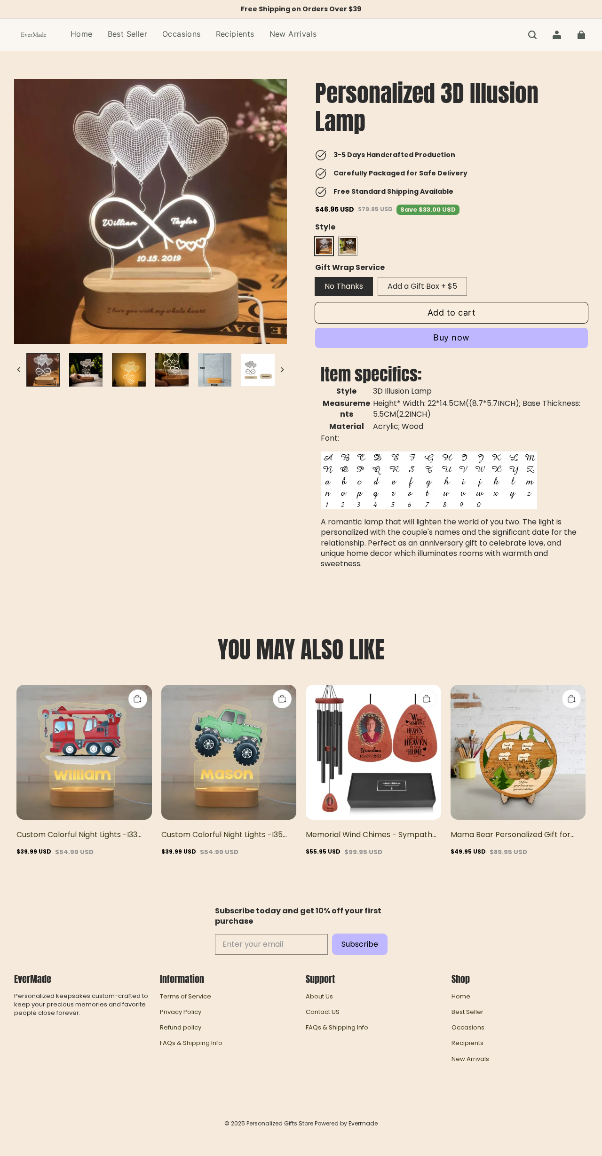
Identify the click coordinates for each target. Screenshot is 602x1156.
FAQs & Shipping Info (191, 1043)
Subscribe (359, 944)
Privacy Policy (180, 1012)
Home (461, 996)
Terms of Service (185, 996)
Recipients (467, 1043)
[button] (532, 34)
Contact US (323, 1012)
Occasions (468, 1027)
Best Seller (467, 1012)
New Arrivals (470, 1059)
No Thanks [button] (344, 286)
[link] (181, 35)
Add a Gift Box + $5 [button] (422, 286)
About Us (319, 996)
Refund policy (180, 1027)
